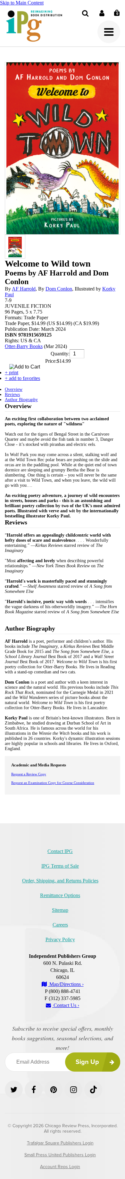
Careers (60, 924)
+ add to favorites (22, 378)
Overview (13, 389)
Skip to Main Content (22, 2)
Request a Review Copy (28, 774)
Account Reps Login (60, 1166)
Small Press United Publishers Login (60, 1155)
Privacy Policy (60, 939)
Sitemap (60, 910)
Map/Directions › (66, 984)
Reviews (12, 394)
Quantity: (60, 353)
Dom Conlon (59, 288)
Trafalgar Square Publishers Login (60, 1143)
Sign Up (87, 1062)
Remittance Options (60, 895)
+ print (11, 372)
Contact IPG (60, 851)
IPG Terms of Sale (60, 866)
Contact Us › (65, 1005)
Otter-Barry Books (24, 346)
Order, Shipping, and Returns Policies (60, 880)
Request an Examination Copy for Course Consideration (52, 783)
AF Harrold (24, 288)
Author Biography (21, 399)
